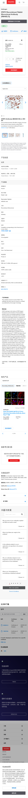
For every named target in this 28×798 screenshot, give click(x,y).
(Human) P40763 (11, 486)
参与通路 (5, 501)
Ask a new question (14, 587)
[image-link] (14, 102)
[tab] (14, 495)
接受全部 (14, 793)
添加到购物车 (14, 70)
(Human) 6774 (13, 489)
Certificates (15, 31)
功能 (4, 495)
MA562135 (4, 127)
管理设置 (14, 788)
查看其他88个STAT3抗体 (14, 21)
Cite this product (14, 460)
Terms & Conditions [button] (14, 591)
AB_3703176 (4, 289)
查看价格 (7, 64)
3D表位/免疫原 (4, 231)
